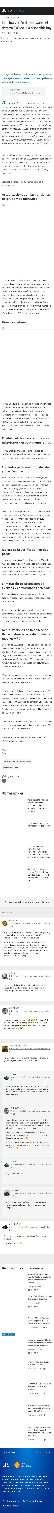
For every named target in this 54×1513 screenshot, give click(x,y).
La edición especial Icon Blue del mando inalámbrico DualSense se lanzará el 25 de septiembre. (40, 1342)
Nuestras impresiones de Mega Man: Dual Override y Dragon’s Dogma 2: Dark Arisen (39, 1408)
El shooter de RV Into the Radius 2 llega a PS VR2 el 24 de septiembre (39, 1386)
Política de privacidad (32, 1501)
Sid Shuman (15, 89)
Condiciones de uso (11, 1501)
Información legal (11, 1505)
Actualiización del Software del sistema (17, 761)
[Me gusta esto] (35, 1290)
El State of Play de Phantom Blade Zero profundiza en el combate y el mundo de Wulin (38, 1320)
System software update (11, 767)
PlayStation (15, 11)
